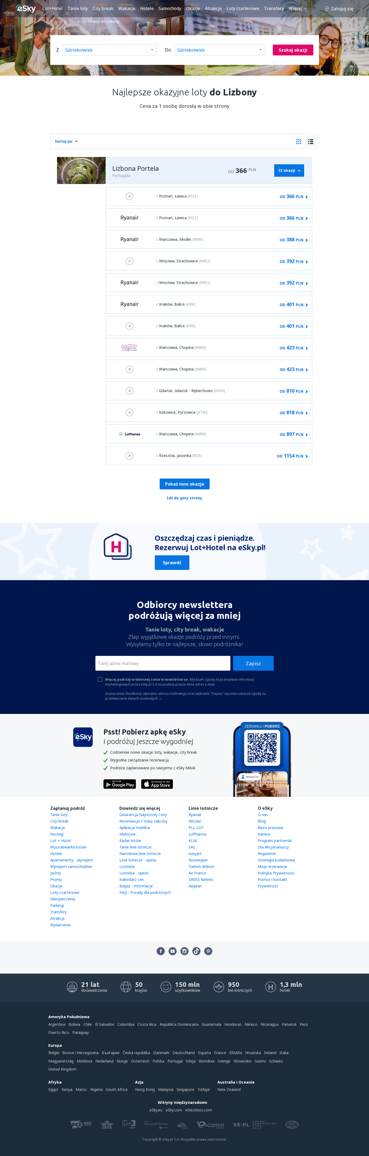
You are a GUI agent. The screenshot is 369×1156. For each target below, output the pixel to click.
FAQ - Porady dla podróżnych (145, 892)
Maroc (81, 1089)
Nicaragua (270, 1024)
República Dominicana (179, 1024)
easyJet (195, 853)
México (251, 1024)
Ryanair (195, 814)
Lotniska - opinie (134, 873)
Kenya (67, 1089)
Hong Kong (145, 1089)
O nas (263, 814)
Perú (304, 1024)
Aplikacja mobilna (134, 827)
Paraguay (80, 1032)
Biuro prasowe (270, 827)
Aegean (195, 885)
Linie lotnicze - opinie (137, 860)
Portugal (175, 1061)
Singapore (185, 1089)
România (206, 1061)
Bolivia (74, 1024)
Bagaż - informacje (136, 885)
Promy (56, 879)
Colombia (126, 1024)
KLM (193, 840)
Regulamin (267, 853)
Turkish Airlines (201, 866)
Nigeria (96, 1089)
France (220, 1052)
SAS (192, 847)
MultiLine (127, 834)
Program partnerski (275, 840)
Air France (197, 873)
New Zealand (229, 1089)
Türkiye (203, 1089)
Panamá (289, 1024)
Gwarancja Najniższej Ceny (143, 814)
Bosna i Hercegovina (80, 1052)
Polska (158, 1061)
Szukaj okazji (293, 50)
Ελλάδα (235, 1052)
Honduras (232, 1024)
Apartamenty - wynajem (71, 860)
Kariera (264, 834)
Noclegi (56, 834)
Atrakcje (213, 8)
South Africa (117, 1089)
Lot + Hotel (60, 840)
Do (168, 49)
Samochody (170, 8)
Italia (284, 1052)
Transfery (274, 8)
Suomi (260, 1061)
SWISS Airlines (201, 879)
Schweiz (276, 1061)
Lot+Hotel (52, 8)
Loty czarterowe (243, 8)
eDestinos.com (198, 1109)
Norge (122, 1061)
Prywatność (268, 885)
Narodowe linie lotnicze (140, 853)
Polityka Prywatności (276, 873)
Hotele (147, 8)
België (53, 1052)
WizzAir (195, 821)
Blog (262, 821)
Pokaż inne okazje (184, 484)
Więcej (295, 8)
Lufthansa (197, 834)
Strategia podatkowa (276, 860)
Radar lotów (130, 840)
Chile (87, 1024)
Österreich (140, 1061)
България (110, 1052)
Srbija (191, 1061)
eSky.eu (155, 1109)
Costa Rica (146, 1024)
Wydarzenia (60, 924)
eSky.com (174, 1109)
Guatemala (211, 1024)
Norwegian (198, 860)
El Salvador (104, 1024)
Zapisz (253, 663)
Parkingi (57, 905)
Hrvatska (253, 1052)
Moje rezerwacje (272, 866)
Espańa (204, 1052)
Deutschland (184, 1052)
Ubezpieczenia (62, 898)
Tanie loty (78, 8)
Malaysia (165, 1089)
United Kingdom (62, 1069)
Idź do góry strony (184, 497)
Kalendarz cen (131, 879)
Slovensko (242, 1061)
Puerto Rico (58, 1032)
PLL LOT (196, 827)
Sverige (224, 1061)
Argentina (56, 1024)
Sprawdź (172, 563)
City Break (59, 821)
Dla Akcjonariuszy (273, 847)
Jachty (55, 873)
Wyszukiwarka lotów (68, 847)
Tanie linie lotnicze (135, 847)
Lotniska (127, 866)
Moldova (84, 1061)
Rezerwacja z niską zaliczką (143, 821)
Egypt (53, 1089)
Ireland (270, 1052)
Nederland (104, 1061)
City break (103, 8)
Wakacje (126, 8)
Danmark (161, 1052)
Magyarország (60, 1061)
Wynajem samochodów (71, 866)
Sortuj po (63, 141)
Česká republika (136, 1052)
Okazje (193, 8)
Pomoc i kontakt (272, 879)
